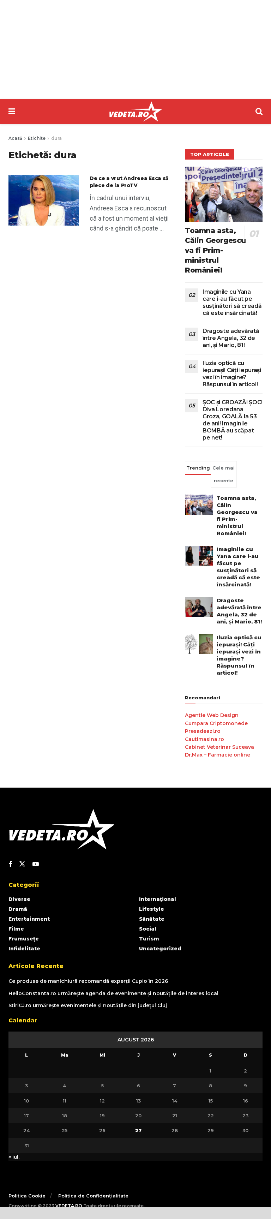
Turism (149, 939)
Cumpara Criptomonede (216, 723)
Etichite (37, 138)
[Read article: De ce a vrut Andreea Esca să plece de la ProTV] (43, 200)
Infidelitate (24, 948)
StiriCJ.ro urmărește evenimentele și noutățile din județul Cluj (87, 1005)
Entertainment (29, 919)
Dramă (17, 909)
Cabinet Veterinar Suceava (219, 747)
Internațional (157, 899)
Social (147, 929)
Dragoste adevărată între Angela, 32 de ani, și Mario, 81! (231, 338)
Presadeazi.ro (203, 731)
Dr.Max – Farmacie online (217, 755)
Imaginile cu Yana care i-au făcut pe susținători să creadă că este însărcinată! (232, 302)
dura (56, 138)
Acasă (15, 138)
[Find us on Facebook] (10, 864)
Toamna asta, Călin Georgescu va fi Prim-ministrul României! (215, 250)
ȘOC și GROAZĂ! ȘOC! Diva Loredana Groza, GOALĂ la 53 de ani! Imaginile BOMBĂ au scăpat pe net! (233, 420)
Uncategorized (160, 948)
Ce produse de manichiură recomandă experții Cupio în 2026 (88, 981)
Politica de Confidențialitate (93, 1196)
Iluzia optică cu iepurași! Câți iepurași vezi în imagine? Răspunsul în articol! (232, 374)
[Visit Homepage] (135, 111)
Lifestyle (151, 909)
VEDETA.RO (68, 1205)
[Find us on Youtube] (35, 864)
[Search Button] (259, 111)
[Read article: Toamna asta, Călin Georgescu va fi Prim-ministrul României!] (224, 194)
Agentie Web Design (212, 715)
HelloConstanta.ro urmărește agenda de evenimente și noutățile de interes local (113, 993)
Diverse (19, 899)
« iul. (13, 1157)
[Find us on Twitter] (22, 864)
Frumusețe (23, 939)
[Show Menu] (11, 111)
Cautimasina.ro (204, 739)
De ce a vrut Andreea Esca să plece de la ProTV (129, 182)
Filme (16, 929)
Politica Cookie (27, 1196)
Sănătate (151, 919)
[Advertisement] (135, 49)
